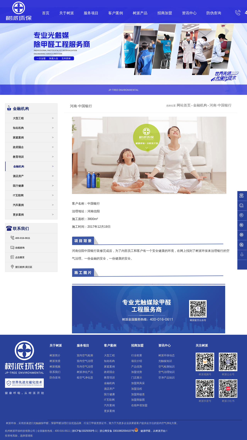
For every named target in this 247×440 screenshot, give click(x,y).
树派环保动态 (166, 355)
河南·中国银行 (221, 105)
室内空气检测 (85, 355)
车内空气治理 (85, 366)
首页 (45, 13)
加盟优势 (136, 371)
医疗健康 (33, 185)
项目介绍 (136, 360)
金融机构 (200, 105)
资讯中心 (189, 13)
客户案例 (115, 13)
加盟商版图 (138, 399)
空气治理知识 (166, 371)
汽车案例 (33, 205)
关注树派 (202, 345)
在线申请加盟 (139, 405)
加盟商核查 (138, 394)
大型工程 (33, 118)
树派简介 (55, 355)
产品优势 (136, 366)
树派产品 (140, 13)
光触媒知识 (165, 360)
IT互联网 (33, 195)
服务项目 (91, 13)
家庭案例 (33, 137)
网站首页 (184, 105)
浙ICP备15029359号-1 (84, 430)
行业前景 (136, 355)
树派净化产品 (85, 371)
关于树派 (66, 13)
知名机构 (33, 127)
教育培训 (33, 156)
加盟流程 (136, 388)
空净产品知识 (166, 377)
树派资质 (55, 360)
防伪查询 (213, 13)
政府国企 (33, 147)
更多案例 (33, 214)
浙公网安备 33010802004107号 (116, 430)
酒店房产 (33, 176)
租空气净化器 (85, 377)
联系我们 (55, 371)
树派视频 (55, 366)
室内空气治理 (85, 360)
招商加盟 (164, 13)
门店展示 (136, 377)
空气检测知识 (166, 366)
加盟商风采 (138, 383)
